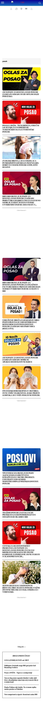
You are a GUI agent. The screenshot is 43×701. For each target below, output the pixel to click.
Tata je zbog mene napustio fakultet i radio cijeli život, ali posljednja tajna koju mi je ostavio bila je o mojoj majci (21, 680)
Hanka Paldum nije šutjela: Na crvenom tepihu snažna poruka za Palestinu (20, 688)
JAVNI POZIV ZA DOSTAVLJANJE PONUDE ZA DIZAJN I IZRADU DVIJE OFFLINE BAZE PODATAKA (20, 94)
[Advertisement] (21, 36)
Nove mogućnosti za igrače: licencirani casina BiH (20, 694)
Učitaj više (21, 647)
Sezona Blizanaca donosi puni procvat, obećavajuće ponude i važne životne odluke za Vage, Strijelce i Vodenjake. (21, 589)
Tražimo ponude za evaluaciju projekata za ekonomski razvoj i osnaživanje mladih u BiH (19, 515)
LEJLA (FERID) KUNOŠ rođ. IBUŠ (16, 660)
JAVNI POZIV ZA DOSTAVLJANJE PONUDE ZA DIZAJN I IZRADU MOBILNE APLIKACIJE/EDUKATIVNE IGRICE (20, 360)
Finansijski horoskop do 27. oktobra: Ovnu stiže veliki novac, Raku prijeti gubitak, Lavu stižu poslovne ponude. (21, 393)
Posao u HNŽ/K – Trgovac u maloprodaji (18, 673)
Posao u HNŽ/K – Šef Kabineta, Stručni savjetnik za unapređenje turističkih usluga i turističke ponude (20, 128)
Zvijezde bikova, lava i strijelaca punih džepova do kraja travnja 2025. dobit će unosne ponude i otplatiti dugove (20, 164)
